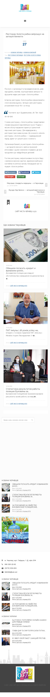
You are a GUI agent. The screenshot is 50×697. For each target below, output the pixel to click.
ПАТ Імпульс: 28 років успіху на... (22, 330)
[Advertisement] (25, 451)
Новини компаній (29, 52)
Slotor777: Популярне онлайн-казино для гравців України (29, 621)
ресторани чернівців (15, 55)
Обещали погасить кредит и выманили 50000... (20, 269)
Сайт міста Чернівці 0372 (26, 211)
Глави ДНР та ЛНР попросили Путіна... (29, 631)
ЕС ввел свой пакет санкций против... (29, 638)
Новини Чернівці (16, 52)
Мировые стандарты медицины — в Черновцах (25, 183)
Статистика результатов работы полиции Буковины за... (23, 390)
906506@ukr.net (11, 572)
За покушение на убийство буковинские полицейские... (25, 506)
